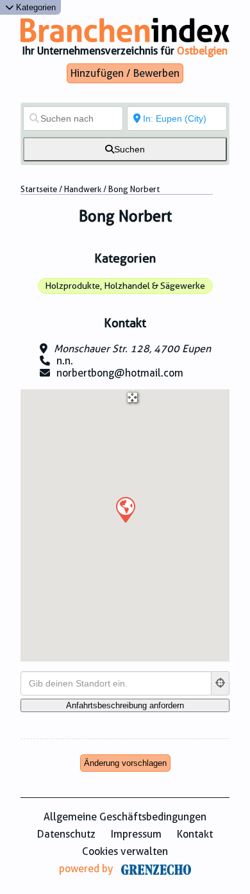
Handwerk (82, 189)
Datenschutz (66, 834)
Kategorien (34, 7)
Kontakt (195, 834)
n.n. (64, 361)
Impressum (136, 834)
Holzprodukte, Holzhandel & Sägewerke (125, 285)
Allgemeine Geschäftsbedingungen (125, 817)
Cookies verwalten (125, 851)
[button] (125, 509)
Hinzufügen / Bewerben (125, 73)
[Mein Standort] (220, 683)
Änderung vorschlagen (125, 763)
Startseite (39, 189)
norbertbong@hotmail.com (119, 373)
